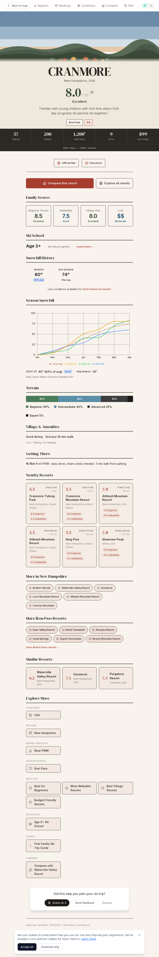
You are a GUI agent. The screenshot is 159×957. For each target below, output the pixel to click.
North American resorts (97, 289)
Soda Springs (41, 638)
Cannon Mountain (43, 605)
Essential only (50, 947)
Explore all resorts (117, 183)
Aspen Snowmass (70, 638)
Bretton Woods (41, 587)
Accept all (27, 947)
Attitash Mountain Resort (84, 596)
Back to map (20, 5)
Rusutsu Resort (105, 629)
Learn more (88, 939)
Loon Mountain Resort (46, 596)
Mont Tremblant (75, 629)
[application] (79, 338)
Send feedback (84, 903)
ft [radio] (145, 5)
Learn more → (85, 246)
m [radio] (151, 5)
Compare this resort (62, 183)
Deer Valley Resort (44, 629)
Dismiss (107, 903)
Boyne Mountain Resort (106, 638)
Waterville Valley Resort (76, 587)
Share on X (59, 903)
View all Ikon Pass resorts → (43, 647)
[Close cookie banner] (139, 935)
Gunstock (106, 587)
